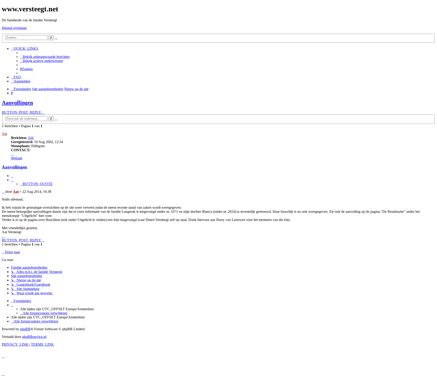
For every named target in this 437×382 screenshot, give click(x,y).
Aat (4, 134)
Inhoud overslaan (14, 28)
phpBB (25, 329)
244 (30, 138)
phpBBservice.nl (34, 337)
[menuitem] (45, 57)
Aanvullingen (17, 103)
